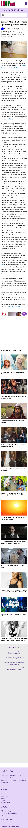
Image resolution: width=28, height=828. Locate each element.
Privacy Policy (6, 811)
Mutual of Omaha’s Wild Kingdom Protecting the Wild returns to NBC (12, 494)
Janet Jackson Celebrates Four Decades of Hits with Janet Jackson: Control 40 (14, 591)
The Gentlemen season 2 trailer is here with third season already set (13, 542)
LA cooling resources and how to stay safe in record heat (13, 518)
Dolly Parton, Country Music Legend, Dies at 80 (12, 373)
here (2, 264)
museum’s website (6, 119)
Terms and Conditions (9, 813)
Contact (4, 800)
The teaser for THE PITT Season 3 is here (12, 566)
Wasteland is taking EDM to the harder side (13, 615)
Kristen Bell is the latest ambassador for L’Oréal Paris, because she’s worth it (14, 639)
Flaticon (4, 815)
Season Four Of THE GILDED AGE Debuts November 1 (14, 469)
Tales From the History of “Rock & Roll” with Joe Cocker (13, 397)
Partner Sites (6, 802)
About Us (4, 794)
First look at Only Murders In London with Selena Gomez (13, 445)
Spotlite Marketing (13, 826)
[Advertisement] (14, 332)
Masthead (4, 796)
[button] (26, 3)
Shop (3, 798)
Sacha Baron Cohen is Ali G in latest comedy (12, 421)
